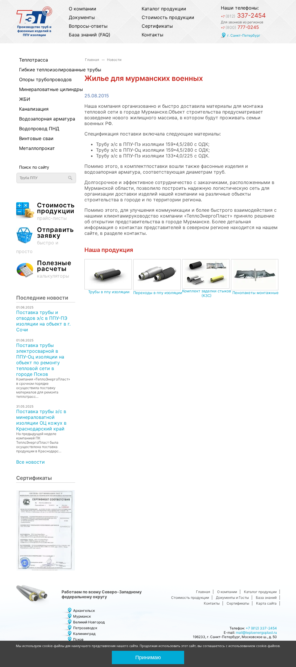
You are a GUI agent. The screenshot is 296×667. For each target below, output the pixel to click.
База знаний (266, 597)
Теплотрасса (33, 60)
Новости (114, 59)
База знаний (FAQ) (89, 35)
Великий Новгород (89, 622)
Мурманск (82, 616)
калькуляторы (54, 269)
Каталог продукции (164, 9)
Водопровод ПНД (39, 128)
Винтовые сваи (36, 138)
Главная (92, 59)
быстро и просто (45, 240)
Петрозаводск (85, 628)
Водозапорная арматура (44, 119)
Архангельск (84, 610)
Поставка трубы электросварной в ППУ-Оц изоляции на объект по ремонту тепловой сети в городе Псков (40, 359)
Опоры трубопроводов (44, 79)
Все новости (30, 462)
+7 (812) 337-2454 (261, 628)
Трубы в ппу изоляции (109, 291)
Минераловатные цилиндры (44, 89)
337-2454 (243, 15)
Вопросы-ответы (88, 26)
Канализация (34, 109)
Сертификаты (157, 26)
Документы (82, 17)
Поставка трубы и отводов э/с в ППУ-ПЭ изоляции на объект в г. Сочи (43, 320)
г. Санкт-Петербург (243, 35)
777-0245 (240, 27)
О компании (82, 9)
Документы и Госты (232, 597)
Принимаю (148, 657)
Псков (78, 639)
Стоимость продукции (168, 17)
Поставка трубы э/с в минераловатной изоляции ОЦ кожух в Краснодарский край (41, 420)
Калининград (84, 633)
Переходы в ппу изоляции (157, 292)
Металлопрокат (37, 148)
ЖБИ (24, 99)
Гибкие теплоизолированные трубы (44, 70)
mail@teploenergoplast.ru (256, 632)
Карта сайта (266, 603)
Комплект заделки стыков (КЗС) (206, 293)
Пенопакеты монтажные (255, 292)
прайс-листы (56, 211)
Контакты (152, 35)
